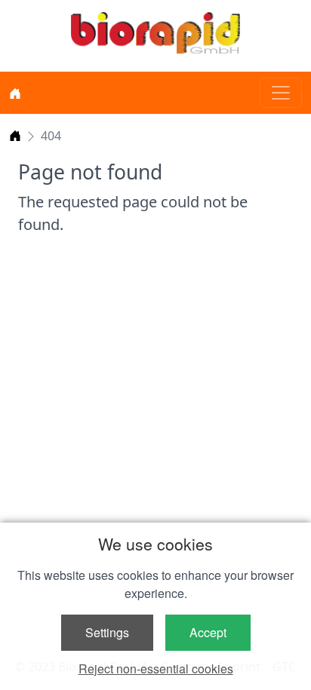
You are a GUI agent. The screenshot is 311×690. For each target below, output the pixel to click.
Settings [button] (107, 632)
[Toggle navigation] (281, 93)
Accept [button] (207, 632)
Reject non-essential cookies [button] (156, 668)
